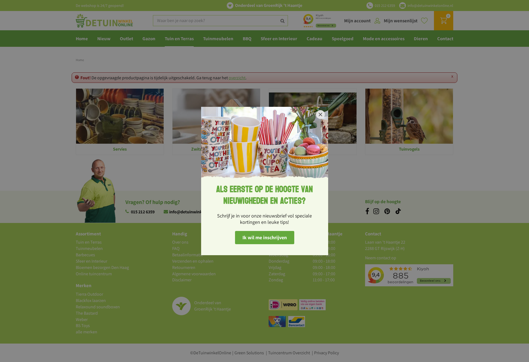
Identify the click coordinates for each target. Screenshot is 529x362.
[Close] (320, 114)
